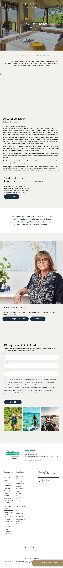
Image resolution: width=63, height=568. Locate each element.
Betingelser (19, 513)
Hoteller (23, 55)
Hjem (15, 55)
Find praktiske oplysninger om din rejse (8, 500)
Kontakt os (19, 476)
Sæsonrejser (8, 491)
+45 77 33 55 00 (34, 558)
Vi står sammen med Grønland (8, 531)
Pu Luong (30, 55)
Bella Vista (7, 526)
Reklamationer (20, 524)
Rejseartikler (7, 478)
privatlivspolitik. (51, 387)
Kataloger (7, 488)
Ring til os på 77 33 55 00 (15, 319)
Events (6, 480)
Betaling (18, 511)
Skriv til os (12, 196)
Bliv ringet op (20, 483)
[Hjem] (31, 5)
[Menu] (59, 6)
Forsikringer (19, 516)
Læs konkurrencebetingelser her (24, 350)
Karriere (6, 524)
